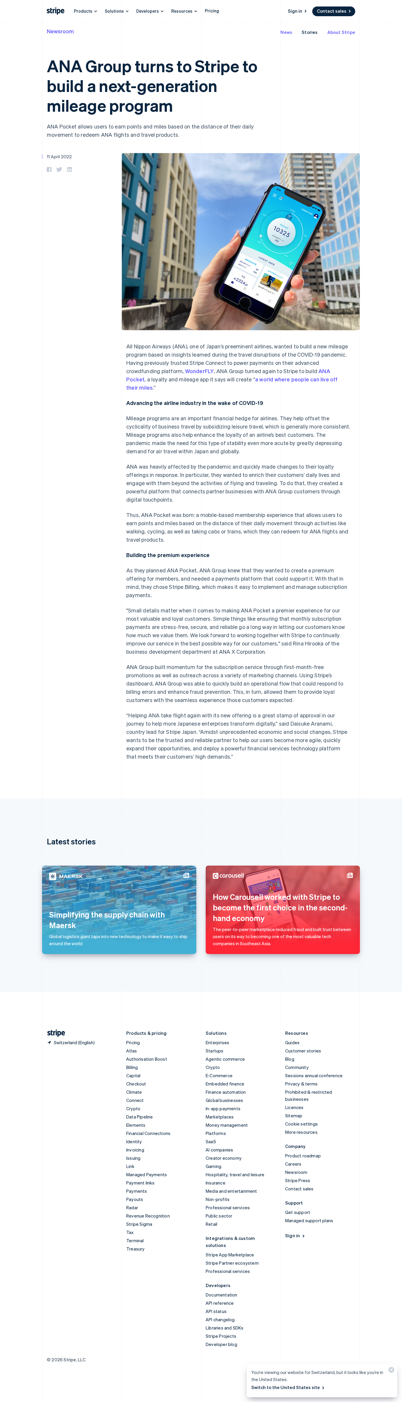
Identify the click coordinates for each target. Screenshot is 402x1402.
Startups (215, 1051)
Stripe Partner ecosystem (232, 1263)
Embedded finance (225, 1084)
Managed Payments (146, 1174)
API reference (220, 1303)
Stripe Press (297, 1180)
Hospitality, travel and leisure (235, 1174)
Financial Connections (148, 1133)
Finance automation (226, 1092)
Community (297, 1067)
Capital (133, 1075)
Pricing (212, 10)
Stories (310, 32)
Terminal (135, 1240)
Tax (130, 1232)
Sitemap (293, 1115)
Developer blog (221, 1344)
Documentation (221, 1295)
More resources (301, 1132)
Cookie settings (301, 1124)
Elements (136, 1125)
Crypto (133, 1108)
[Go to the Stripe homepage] (53, 1033)
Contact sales (331, 11)
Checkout (136, 1084)
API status (216, 1311)
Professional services (228, 1207)
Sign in (295, 11)
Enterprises (217, 1042)
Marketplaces (220, 1117)
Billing (132, 1067)
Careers (293, 1164)
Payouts (134, 1199)
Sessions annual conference (314, 1075)
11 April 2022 (59, 156)
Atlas (131, 1051)
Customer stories (303, 1051)
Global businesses (224, 1100)
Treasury (135, 1249)
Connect (135, 1100)
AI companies (219, 1150)
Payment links (140, 1183)
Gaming (213, 1166)
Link (130, 1166)
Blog (289, 1059)
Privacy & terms (301, 1084)
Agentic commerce (225, 1059)
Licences (294, 1107)
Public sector (219, 1216)
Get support (297, 1212)
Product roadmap (303, 1156)
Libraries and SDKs (225, 1328)
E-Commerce (219, 1075)
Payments (136, 1191)
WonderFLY (199, 371)
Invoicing (135, 1150)
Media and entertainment (231, 1191)
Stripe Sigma (139, 1224)
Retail (211, 1224)
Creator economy (224, 1158)
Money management (227, 1125)
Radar (132, 1207)
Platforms (216, 1133)
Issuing (133, 1158)
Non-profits (218, 1199)
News (286, 32)
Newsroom (60, 31)
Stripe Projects (221, 1336)
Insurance (215, 1183)
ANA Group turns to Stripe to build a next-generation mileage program (152, 85)
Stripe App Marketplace (230, 1255)
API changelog (220, 1319)
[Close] (390, 1371)
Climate (134, 1092)
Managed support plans (309, 1220)
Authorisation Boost (146, 1059)
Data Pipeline (139, 1117)
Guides (292, 1042)
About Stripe (341, 32)
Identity (134, 1141)
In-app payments (223, 1108)
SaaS (211, 1141)
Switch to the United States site (285, 1387)
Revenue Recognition (148, 1216)
